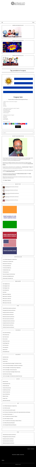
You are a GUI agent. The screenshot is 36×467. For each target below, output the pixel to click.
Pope (25, 166)
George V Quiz (5, 398)
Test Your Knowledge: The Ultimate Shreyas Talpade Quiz (12, 367)
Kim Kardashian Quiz (6, 351)
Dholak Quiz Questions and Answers (8, 327)
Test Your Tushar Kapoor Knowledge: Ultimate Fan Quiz (11, 371)
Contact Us (32, 448)
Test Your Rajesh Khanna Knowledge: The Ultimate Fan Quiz (12, 363)
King (23, 166)
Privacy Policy (14, 454)
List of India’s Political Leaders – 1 (8, 414)
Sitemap (3, 460)
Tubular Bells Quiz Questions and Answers (9, 308)
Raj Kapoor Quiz (5, 359)
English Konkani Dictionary (10, 171)
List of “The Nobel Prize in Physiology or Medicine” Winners (12, 420)
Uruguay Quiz (18, 97)
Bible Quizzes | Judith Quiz (7, 298)
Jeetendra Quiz (5, 361)
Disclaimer (18, 454)
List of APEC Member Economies (8, 418)
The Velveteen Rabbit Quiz (7, 267)
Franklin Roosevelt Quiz (6, 389)
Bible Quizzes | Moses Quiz (7, 302)
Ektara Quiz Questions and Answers (8, 318)
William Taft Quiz (5, 396)
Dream (27, 166)
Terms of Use (22, 454)
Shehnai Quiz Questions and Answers (8, 316)
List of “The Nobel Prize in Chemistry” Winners (10, 416)
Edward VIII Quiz (5, 381)
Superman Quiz (5, 349)
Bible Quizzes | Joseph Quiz (7, 296)
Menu (33, 22)
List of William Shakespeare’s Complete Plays (10, 259)
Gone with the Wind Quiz (6, 332)
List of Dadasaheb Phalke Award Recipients (9, 424)
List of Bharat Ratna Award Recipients (9, 422)
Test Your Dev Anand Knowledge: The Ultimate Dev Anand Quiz (12, 365)
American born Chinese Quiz (7, 263)
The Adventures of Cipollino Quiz (8, 261)
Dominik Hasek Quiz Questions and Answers (11, 186)
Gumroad (9, 180)
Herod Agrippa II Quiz (6, 285)
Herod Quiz (4, 292)
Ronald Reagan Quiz (6, 343)
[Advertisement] (18, 14)
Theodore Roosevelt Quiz (7, 387)
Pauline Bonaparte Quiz (6, 383)
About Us (29, 448)
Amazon (6, 180)
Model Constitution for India (21, 173)
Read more (18, 126)
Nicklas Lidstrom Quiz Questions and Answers (12, 193)
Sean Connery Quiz (6, 336)
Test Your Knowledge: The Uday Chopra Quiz (10, 369)
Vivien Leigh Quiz (5, 347)
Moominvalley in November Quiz (8, 278)
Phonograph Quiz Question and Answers (9, 310)
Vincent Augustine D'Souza (23, 99)
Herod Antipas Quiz (6, 290)
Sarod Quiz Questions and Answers (8, 314)
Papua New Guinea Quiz (6, 400)
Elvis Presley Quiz (5, 345)
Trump (30, 166)
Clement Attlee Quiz (6, 385)
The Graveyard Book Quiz (7, 265)
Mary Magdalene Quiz (6, 283)
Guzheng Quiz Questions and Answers (9, 320)
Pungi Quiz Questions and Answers (8, 312)
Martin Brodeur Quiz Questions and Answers (12, 196)
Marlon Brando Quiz (6, 334)
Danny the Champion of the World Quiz (9, 274)
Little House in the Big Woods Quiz (8, 276)
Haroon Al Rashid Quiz (6, 394)
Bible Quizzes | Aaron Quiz (7, 300)
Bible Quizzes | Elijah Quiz (7, 294)
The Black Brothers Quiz (6, 269)
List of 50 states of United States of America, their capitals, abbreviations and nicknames (16, 412)
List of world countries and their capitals (9, 410)
